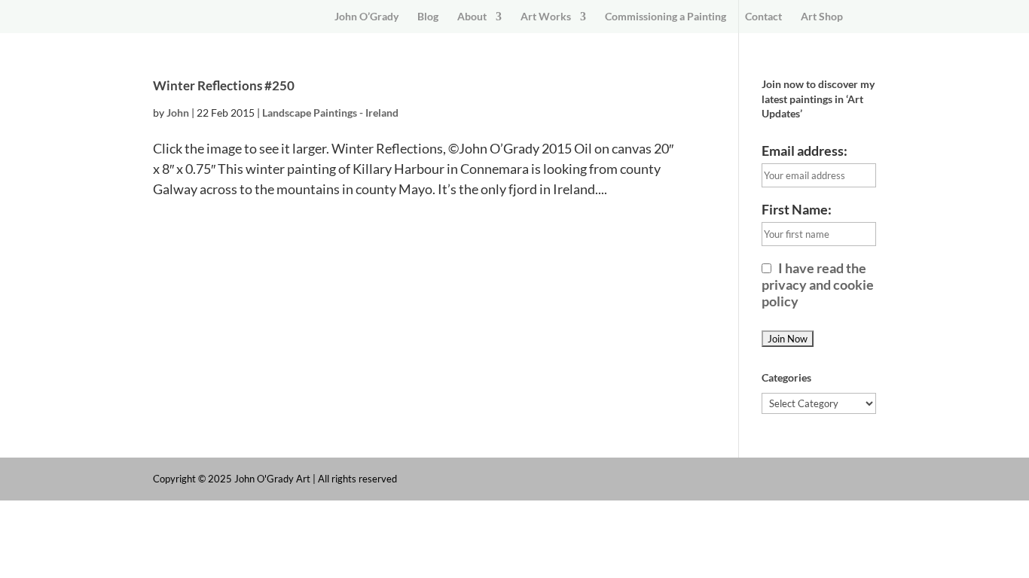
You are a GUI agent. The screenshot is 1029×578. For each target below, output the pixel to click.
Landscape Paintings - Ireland (330, 112)
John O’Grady (366, 17)
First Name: (797, 209)
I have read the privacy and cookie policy (818, 284)
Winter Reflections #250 (224, 85)
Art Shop (822, 17)
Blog (427, 17)
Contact (763, 17)
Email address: (804, 150)
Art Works (546, 17)
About (472, 17)
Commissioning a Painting (665, 17)
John (177, 112)
